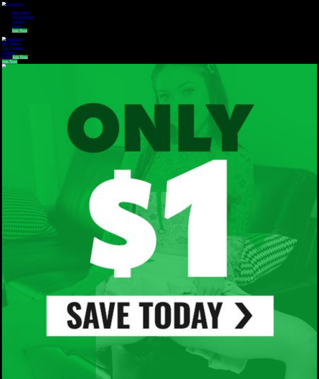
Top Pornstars (23, 17)
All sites (18, 21)
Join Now (19, 30)
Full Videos (21, 12)
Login (16, 26)
